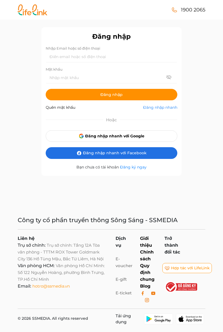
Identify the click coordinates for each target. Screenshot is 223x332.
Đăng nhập (111, 94)
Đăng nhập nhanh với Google (114, 136)
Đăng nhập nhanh (160, 107)
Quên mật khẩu (60, 107)
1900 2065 (193, 10)
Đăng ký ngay (133, 167)
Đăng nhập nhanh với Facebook (114, 152)
